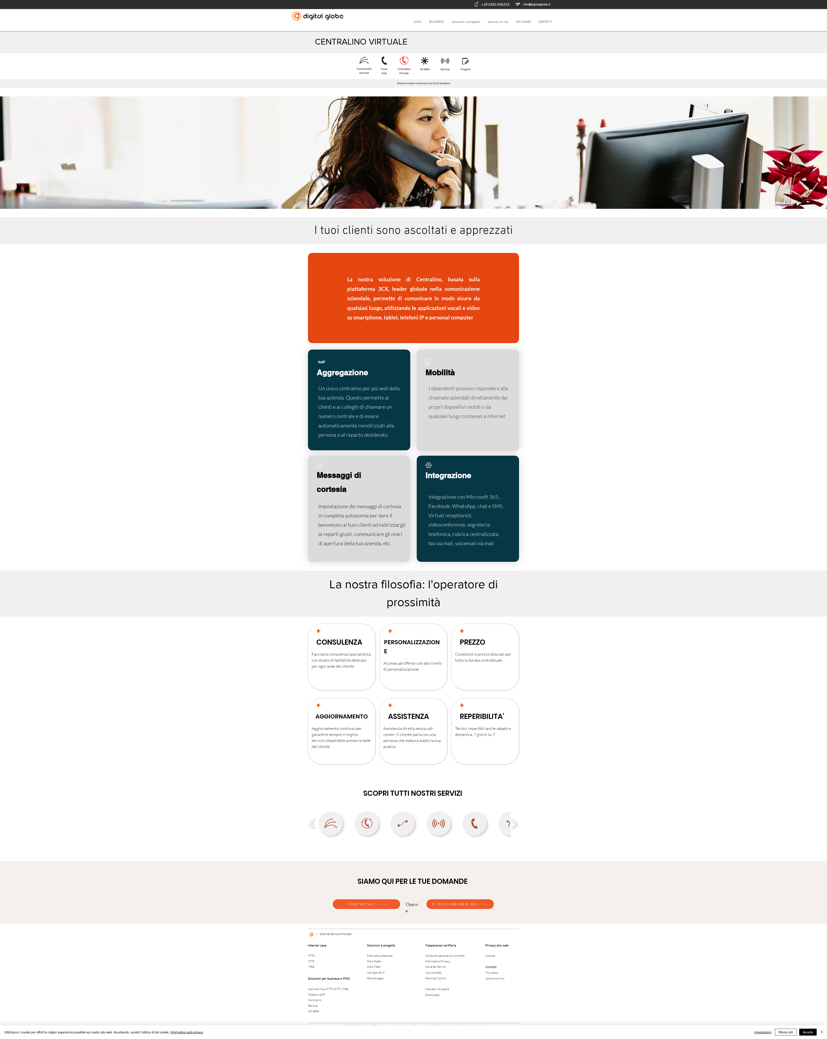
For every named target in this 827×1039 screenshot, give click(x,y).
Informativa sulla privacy (186, 1032)
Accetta (808, 1032)
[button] (460, 904)
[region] (359, 400)
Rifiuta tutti (786, 1032)
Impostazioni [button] (762, 1032)
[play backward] (312, 823)
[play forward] (514, 823)
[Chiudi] (821, 1032)
